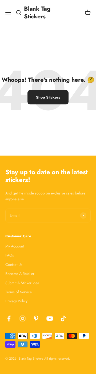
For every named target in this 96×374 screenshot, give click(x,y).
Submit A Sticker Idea (22, 283)
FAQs (9, 255)
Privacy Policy (16, 301)
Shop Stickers (48, 97)
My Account (14, 246)
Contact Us (13, 264)
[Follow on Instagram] (22, 318)
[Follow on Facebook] (9, 318)
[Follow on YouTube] (49, 318)
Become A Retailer (19, 273)
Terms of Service (18, 292)
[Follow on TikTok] (63, 318)
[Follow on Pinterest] (36, 318)
